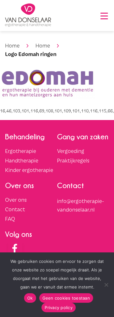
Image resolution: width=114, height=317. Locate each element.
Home (12, 45)
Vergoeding (70, 150)
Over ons (16, 199)
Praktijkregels (73, 160)
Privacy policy (59, 307)
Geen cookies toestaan (66, 298)
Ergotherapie (20, 150)
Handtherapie (21, 160)
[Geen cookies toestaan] (106, 285)
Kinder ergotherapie (29, 169)
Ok (30, 298)
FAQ (10, 218)
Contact (15, 209)
